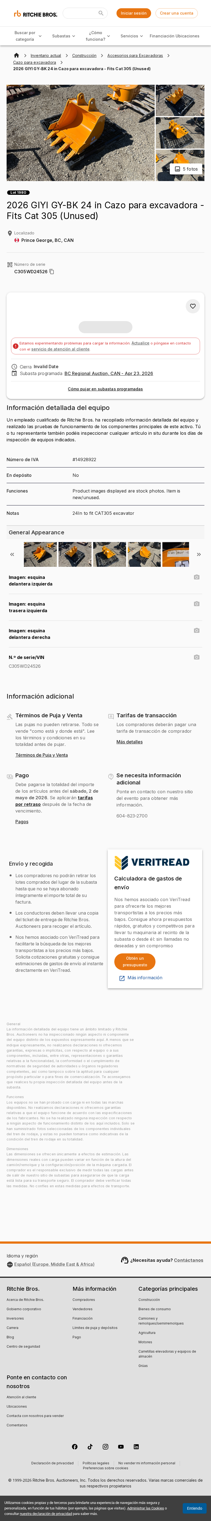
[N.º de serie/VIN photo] (196, 657)
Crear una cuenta (176, 13)
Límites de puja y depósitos (95, 1328)
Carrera (12, 1328)
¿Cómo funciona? (95, 36)
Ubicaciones (187, 36)
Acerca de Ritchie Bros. (25, 1300)
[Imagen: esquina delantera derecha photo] (196, 630)
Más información (144, 978)
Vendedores (83, 1309)
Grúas (143, 1366)
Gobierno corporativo (24, 1309)
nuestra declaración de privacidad (46, 1514)
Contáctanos (188, 1260)
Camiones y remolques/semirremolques (161, 1321)
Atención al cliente (21, 1397)
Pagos (21, 822)
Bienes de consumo (154, 1309)
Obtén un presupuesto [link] (135, 961)
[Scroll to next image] (199, 554)
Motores (145, 1342)
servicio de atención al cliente (60, 349)
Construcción (149, 1300)
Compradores (84, 1300)
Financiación (162, 36)
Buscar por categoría (25, 36)
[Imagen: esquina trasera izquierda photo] (196, 603)
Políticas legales (96, 1463)
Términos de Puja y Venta (41, 755)
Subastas (61, 36)
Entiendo (194, 1508)
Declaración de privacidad (52, 1463)
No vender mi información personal (146, 1463)
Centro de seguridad (23, 1346)
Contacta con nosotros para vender (35, 1416)
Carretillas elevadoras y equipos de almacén (167, 1354)
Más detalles (129, 742)
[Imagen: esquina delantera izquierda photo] (196, 577)
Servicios (129, 36)
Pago (77, 1337)
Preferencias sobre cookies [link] (105, 1468)
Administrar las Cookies (145, 1508)
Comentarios (17, 1425)
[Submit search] (101, 13)
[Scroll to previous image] (12, 554)
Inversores (15, 1318)
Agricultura (147, 1333)
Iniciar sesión (134, 13)
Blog (10, 1337)
